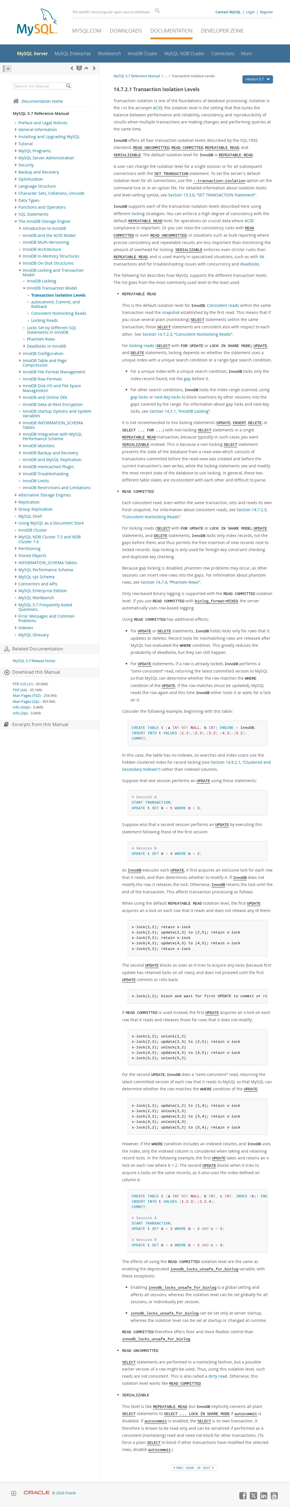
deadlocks (249, 264)
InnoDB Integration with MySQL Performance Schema (52, 436)
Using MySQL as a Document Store (51, 523)
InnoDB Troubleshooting (46, 473)
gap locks (139, 397)
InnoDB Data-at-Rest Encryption (53, 404)
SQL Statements (33, 214)
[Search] (68, 86)
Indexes (25, 627)
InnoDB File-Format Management (54, 371)
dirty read (217, 1376)
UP (199, 1468)
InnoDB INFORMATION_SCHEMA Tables (53, 425)
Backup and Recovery (38, 172)
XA (261, 256)
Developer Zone (222, 30)
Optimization (30, 179)
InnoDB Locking (41, 281)
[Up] (86, 68)
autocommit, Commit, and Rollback (55, 304)
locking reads (141, 345)
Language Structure (37, 186)
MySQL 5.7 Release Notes (34, 660)
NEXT (207, 1468)
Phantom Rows (41, 339)
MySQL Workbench (36, 597)
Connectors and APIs (37, 583)
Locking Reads (44, 320)
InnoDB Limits (36, 480)
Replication (29, 502)
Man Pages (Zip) (26, 701)
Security (26, 165)
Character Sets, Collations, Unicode (51, 193)
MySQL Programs (34, 150)
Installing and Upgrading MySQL (49, 136)
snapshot (171, 312)
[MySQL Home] (37, 22)
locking (138, 213)
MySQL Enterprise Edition (42, 590)
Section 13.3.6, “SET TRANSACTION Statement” (211, 195)
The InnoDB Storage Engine (44, 221)
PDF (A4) (20, 690)
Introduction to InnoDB (44, 228)
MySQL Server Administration (46, 157)
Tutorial (25, 143)
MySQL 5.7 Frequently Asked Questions (45, 607)
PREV (179, 1468)
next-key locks (167, 397)
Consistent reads (223, 305)
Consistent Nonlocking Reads (58, 313)
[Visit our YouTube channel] (274, 1498)
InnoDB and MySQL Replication (52, 459)
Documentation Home (42, 101)
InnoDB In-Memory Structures (51, 256)
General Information (37, 129)
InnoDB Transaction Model (52, 288)
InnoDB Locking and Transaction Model (53, 272)
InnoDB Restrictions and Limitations (57, 487)
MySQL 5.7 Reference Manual (137, 76)
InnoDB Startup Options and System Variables (57, 413)
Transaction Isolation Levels (58, 295)
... (166, 76)
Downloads (126, 30)
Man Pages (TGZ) (27, 695)
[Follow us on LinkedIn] (263, 1498)
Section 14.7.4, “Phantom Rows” (170, 582)
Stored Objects (32, 555)
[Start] (79, 68)
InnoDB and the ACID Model (49, 235)
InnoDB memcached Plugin (48, 466)
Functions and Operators (42, 207)
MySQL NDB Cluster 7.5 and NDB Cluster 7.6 (49, 539)
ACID (157, 107)
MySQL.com (86, 30)
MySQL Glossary (33, 634)
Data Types (28, 200)
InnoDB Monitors (39, 445)
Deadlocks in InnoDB (46, 346)
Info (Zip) (20, 713)
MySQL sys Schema (36, 576)
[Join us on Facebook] (242, 1498)
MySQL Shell (30, 516)
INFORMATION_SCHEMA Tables (47, 562)
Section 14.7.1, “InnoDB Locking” (180, 411)
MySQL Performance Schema (45, 569)
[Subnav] (16, 129)
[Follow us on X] (253, 1498)
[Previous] (72, 68)
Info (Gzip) (21, 707)
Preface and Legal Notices (42, 122)
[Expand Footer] (13, 1494)
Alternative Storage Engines (44, 495)
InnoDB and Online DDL (45, 397)
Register (266, 12)
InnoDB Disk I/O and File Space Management (52, 388)
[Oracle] (37, 1493)
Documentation (171, 30)
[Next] (94, 68)
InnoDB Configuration (43, 353)
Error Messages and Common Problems (46, 618)
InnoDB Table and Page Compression (45, 363)
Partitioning (29, 548)
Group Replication (35, 509)
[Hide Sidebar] (7, 68)
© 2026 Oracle (64, 1493)
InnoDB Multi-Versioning (46, 242)
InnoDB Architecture (42, 249)
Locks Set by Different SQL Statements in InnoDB (51, 330)
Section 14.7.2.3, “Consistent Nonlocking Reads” (187, 334)
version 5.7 (255, 79)
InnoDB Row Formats (42, 379)
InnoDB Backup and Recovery (50, 452)
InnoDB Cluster (32, 530)
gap (187, 378)
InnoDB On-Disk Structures (48, 263)
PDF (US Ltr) (23, 684)
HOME (190, 1468)
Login (250, 12)
